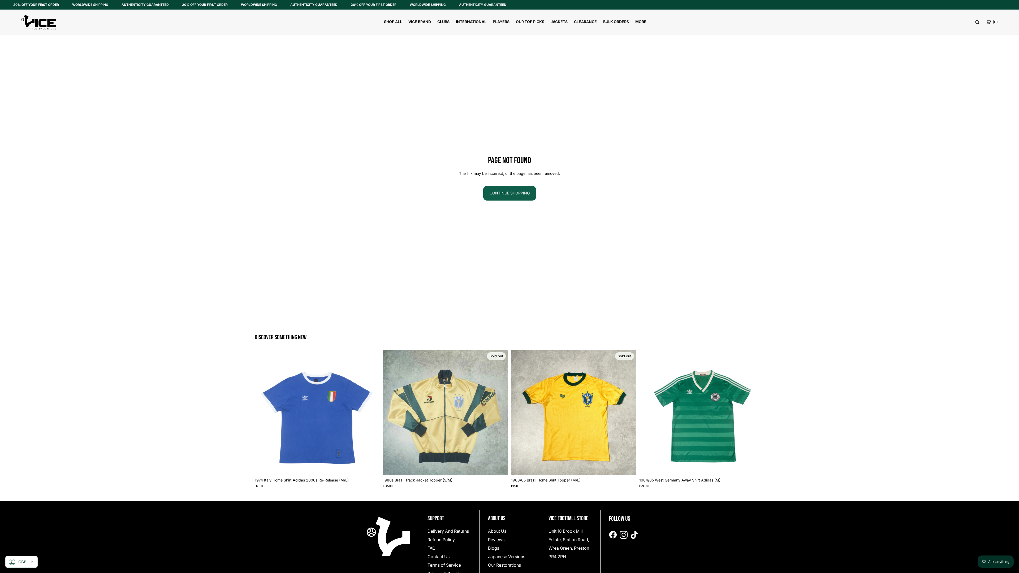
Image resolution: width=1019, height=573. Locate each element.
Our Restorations (504, 565)
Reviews (496, 539)
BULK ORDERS (616, 21)
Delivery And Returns (448, 531)
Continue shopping (510, 193)
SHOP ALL (393, 21)
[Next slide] (372, 412)
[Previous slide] (263, 412)
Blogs (493, 548)
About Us (497, 531)
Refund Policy (441, 539)
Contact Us (439, 556)
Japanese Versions (506, 556)
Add (760, 467)
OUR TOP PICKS (530, 21)
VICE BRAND (419, 21)
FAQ (431, 548)
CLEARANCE (585, 21)
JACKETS (559, 21)
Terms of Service (444, 565)
